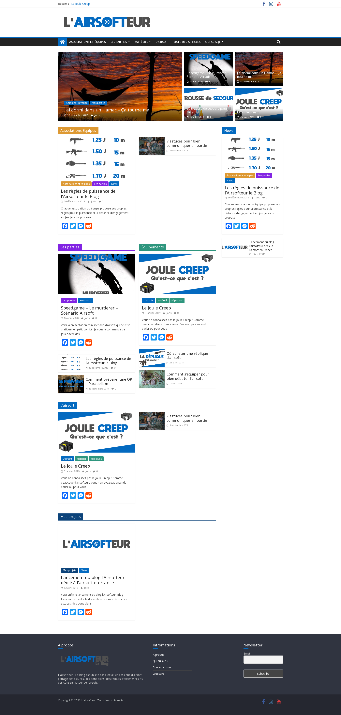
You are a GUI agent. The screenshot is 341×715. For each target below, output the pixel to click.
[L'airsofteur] (62, 42)
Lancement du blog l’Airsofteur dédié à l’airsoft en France (93, 579)
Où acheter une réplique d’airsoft (187, 355)
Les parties (119, 42)
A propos (158, 655)
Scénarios (85, 300)
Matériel (141, 42)
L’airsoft (162, 42)
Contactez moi (162, 667)
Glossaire (159, 673)
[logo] (84, 653)
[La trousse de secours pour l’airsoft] (208, 90)
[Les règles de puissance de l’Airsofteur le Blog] (96, 139)
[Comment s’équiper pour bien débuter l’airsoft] (152, 372)
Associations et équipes (87, 42)
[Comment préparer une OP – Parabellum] (71, 377)
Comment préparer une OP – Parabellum (109, 381)
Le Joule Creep (80, 4)
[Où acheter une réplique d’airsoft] (152, 352)
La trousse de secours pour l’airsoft (207, 110)
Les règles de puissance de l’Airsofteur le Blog (88, 193)
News (114, 184)
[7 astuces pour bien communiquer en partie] (152, 139)
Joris (92, 115)
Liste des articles (187, 42)
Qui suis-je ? (214, 42)
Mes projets (69, 570)
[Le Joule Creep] (259, 90)
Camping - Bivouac (71, 103)
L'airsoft (148, 300)
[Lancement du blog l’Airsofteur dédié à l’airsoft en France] (96, 526)
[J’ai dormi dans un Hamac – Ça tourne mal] (115, 54)
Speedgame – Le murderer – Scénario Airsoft (208, 75)
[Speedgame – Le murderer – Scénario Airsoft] (208, 54)
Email (247, 653)
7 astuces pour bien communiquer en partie (187, 143)
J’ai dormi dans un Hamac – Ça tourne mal (102, 110)
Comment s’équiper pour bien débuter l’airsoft (188, 376)
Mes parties (93, 103)
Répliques (177, 300)
